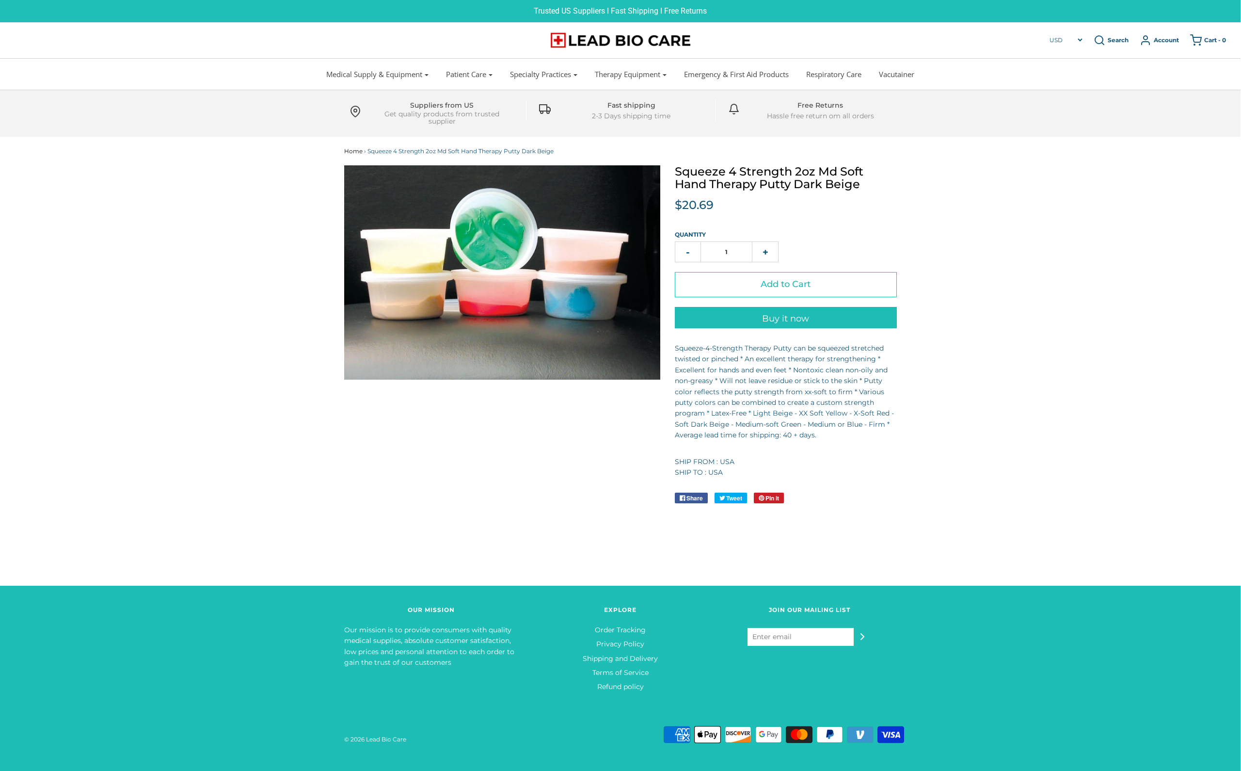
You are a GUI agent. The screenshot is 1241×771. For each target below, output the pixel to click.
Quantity (690, 234)
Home (353, 151)
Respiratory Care (833, 74)
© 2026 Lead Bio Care (375, 739)
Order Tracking (620, 630)
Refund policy (620, 686)
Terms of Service (620, 672)
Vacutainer (896, 74)
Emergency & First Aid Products (736, 74)
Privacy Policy (620, 644)
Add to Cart (786, 284)
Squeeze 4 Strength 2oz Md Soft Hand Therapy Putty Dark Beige (769, 177)
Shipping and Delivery (620, 658)
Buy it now (785, 318)
